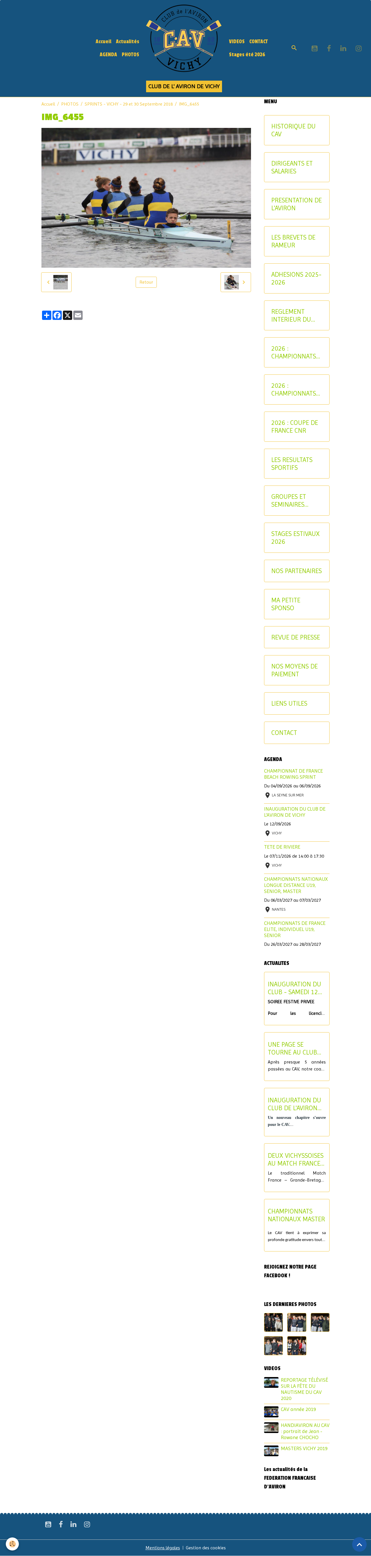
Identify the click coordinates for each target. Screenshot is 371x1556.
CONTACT (258, 42)
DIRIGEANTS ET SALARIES (292, 167)
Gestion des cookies (206, 1547)
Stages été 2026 (247, 55)
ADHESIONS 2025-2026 (296, 278)
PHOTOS (130, 55)
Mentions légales (163, 1547)
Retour (146, 282)
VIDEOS (237, 42)
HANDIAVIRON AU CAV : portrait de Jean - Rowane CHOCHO (305, 1431)
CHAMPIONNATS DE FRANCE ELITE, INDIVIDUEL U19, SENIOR (294, 929)
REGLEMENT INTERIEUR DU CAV (291, 315)
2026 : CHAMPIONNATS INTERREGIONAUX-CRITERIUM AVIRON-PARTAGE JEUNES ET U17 (296, 352)
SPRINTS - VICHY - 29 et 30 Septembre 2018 (129, 104)
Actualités (127, 42)
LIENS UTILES (289, 703)
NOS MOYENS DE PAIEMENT (294, 670)
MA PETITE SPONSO (285, 604)
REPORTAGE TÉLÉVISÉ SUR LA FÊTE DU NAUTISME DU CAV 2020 (304, 1389)
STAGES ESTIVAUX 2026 (295, 537)
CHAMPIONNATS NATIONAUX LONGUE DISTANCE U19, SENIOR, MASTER (296, 885)
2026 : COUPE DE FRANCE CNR (294, 426)
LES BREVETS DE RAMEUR (293, 241)
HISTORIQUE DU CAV (293, 130)
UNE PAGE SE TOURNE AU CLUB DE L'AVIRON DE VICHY (292, 1048)
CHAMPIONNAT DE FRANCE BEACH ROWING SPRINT (293, 774)
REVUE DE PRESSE (295, 637)
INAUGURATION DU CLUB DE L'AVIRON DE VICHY (294, 812)
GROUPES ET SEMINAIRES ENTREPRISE (288, 500)
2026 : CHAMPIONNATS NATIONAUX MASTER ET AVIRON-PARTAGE (295, 389)
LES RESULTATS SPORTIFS (291, 463)
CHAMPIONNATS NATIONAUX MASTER (296, 1215)
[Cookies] (12, 1543)
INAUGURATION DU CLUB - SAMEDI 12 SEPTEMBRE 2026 (294, 988)
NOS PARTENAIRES (296, 571)
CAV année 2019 (298, 1409)
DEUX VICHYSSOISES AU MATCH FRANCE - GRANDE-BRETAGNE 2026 (296, 1159)
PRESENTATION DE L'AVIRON (296, 204)
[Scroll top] (359, 1544)
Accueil (103, 42)
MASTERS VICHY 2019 (304, 1448)
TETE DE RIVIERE (282, 847)
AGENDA (108, 55)
